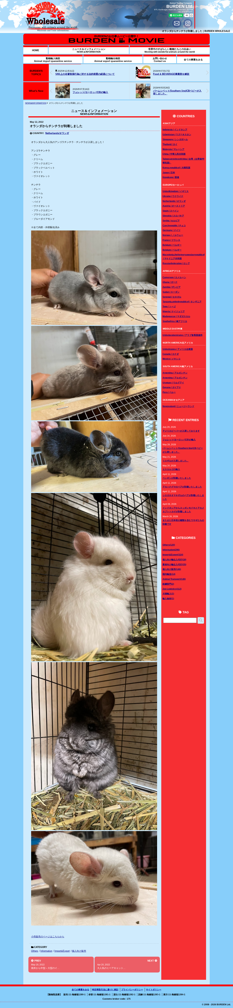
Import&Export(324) (173, 554)
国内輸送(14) (169, 574)
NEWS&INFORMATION (35, 103)
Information (46, 951)
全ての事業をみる (80, 989)
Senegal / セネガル (172, 297)
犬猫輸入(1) (168, 593)
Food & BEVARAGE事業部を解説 (91, 74)
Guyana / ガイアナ (172, 387)
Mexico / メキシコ (171, 359)
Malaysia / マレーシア (173, 149)
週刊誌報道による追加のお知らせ (153, 74)
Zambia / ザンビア (172, 287)
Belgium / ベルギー (172, 245)
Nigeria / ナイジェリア (174, 311)
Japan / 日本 (169, 172)
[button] (207, 73)
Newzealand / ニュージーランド (178, 406)
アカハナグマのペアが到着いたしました (182, 487)
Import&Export (62, 951)
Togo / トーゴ (169, 306)
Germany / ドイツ (171, 230)
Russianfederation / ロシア (176, 263)
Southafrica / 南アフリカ (175, 321)
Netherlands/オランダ (57, 133)
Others (34, 951)
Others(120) (169, 545)
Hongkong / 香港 (171, 177)
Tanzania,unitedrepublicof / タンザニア (182, 301)
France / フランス (171, 240)
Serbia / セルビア (171, 220)
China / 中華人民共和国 (174, 154)
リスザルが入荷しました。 (167, 92)
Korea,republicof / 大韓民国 (176, 167)
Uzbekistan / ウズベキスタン (177, 134)
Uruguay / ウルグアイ (173, 382)
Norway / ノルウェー (173, 235)
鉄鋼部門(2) (168, 584)
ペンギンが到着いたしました (177, 478)
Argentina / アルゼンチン (175, 373)
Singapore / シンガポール (175, 139)
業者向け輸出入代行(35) (174, 564)
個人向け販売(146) (172, 569)
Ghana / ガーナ (170, 282)
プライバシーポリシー (132, 989)
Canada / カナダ (171, 354)
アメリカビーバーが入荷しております (181, 431)
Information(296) (171, 550)
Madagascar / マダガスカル (176, 316)
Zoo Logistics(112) (172, 589)
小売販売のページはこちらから (47, 936)
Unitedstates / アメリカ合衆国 (178, 349)
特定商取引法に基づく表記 (105, 989)
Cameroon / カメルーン (174, 277)
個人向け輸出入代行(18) (174, 559)
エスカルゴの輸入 (171, 469)
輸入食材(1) (168, 598)
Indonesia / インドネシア (175, 129)
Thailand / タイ (170, 144)
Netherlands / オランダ (174, 201)
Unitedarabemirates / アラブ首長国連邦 (182, 335)
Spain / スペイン (171, 211)
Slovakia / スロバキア (173, 215)
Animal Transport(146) (174, 579)
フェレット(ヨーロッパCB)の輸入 (179, 439)
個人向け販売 (79, 951)
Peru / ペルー (169, 392)
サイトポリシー (153, 989)
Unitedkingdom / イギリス (176, 191)
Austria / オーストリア (174, 206)
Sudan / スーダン (171, 292)
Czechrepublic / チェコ (174, 225)
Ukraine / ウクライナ (173, 196)
